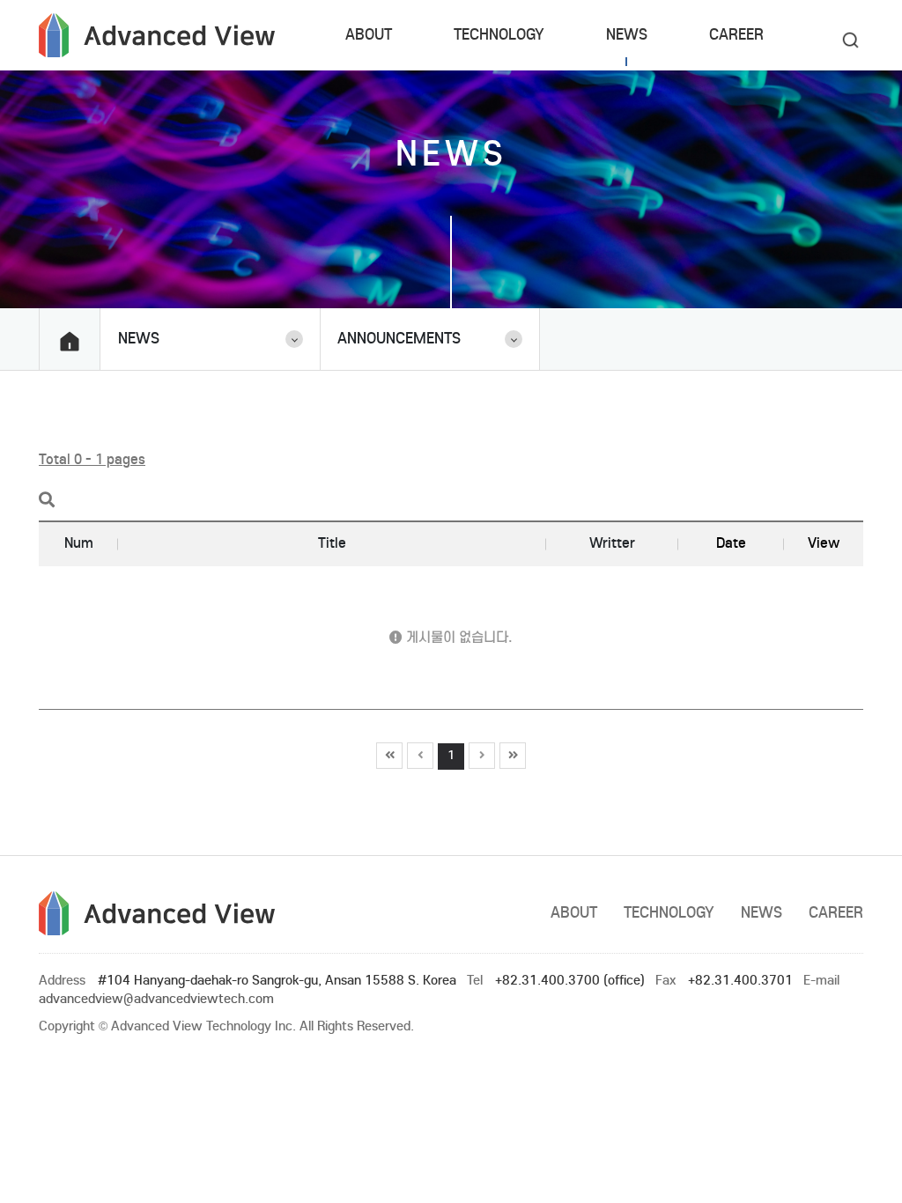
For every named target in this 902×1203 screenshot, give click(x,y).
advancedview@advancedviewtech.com (156, 999)
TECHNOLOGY (499, 35)
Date (731, 543)
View (823, 543)
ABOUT (368, 35)
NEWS (626, 35)
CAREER (736, 35)
